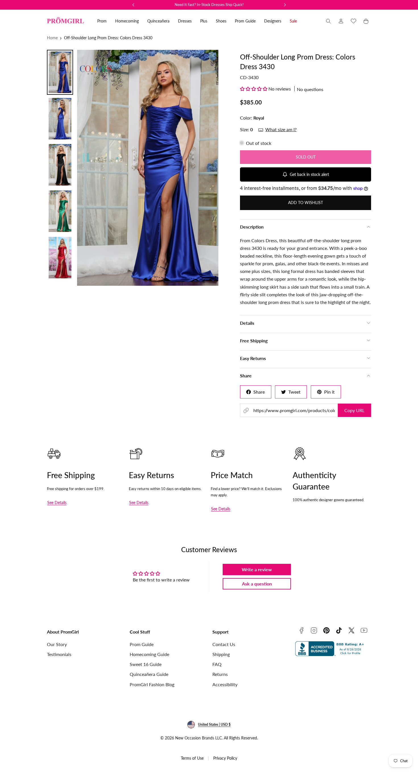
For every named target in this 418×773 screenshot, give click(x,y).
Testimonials (59, 654)
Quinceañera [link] (158, 20)
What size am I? (281, 129)
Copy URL (354, 410)
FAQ (217, 664)
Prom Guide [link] (245, 20)
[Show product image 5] (60, 257)
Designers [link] (272, 20)
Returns (220, 674)
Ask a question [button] (257, 583)
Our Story (57, 644)
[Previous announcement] (133, 4)
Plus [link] (203, 20)
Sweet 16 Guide (146, 664)
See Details (57, 502)
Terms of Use (192, 758)
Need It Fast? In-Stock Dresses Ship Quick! (209, 4)
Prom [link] (102, 20)
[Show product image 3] (60, 164)
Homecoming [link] (127, 20)
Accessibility (224, 684)
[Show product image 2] (60, 118)
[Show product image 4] (60, 211)
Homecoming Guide (149, 654)
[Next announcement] (285, 4)
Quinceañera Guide (149, 674)
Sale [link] (293, 20)
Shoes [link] (221, 20)
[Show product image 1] (60, 72)
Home (52, 37)
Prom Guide (142, 644)
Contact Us (223, 644)
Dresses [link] (185, 20)
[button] (328, 21)
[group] (154, 168)
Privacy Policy (225, 758)
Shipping (221, 654)
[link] (341, 21)
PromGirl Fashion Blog (152, 684)
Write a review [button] (257, 569)
